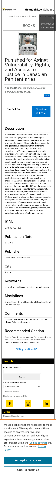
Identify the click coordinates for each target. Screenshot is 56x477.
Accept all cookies (28, 460)
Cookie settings (38, 442)
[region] (28, 448)
